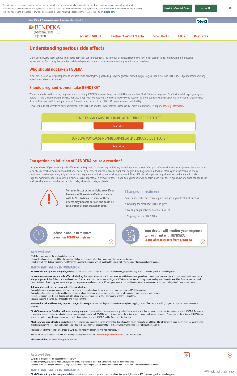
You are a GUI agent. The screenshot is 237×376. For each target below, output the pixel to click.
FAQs (181, 36)
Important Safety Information (72, 20)
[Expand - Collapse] (187, 355)
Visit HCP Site (34, 20)
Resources (201, 36)
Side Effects (161, 36)
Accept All (205, 8)
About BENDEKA (90, 36)
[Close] (230, 8)
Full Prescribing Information (62, 339)
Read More (118, 126)
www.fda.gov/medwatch (109, 334)
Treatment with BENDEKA (127, 36)
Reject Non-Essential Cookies (177, 8)
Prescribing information (50, 20)
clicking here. (109, 11)
